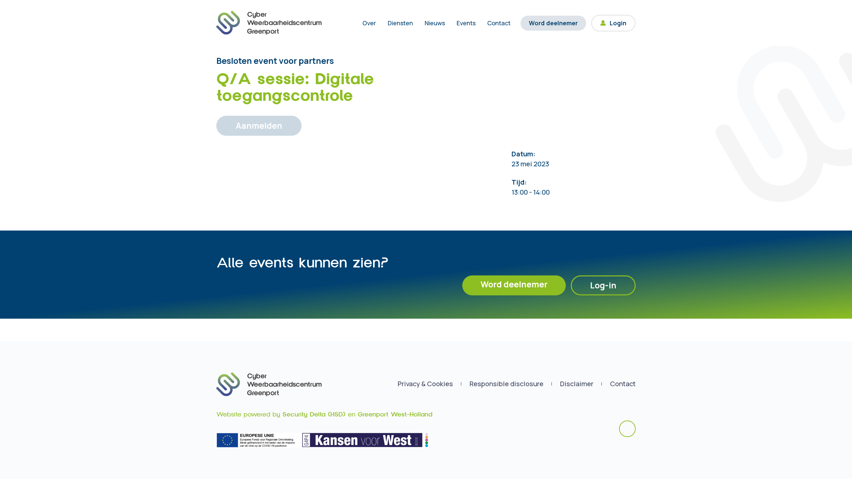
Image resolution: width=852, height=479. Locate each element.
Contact (499, 23)
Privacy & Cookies (425, 383)
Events (466, 23)
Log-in (603, 285)
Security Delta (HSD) (314, 414)
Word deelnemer (553, 23)
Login (618, 23)
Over (369, 23)
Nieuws (435, 23)
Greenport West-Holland (395, 414)
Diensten (400, 23)
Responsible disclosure (506, 383)
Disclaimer (576, 383)
